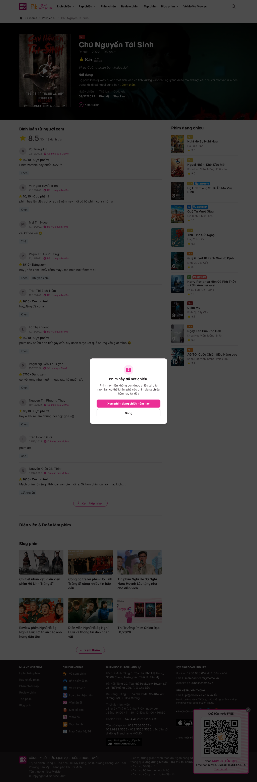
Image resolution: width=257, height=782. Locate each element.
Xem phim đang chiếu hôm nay (128, 403)
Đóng (128, 413)
